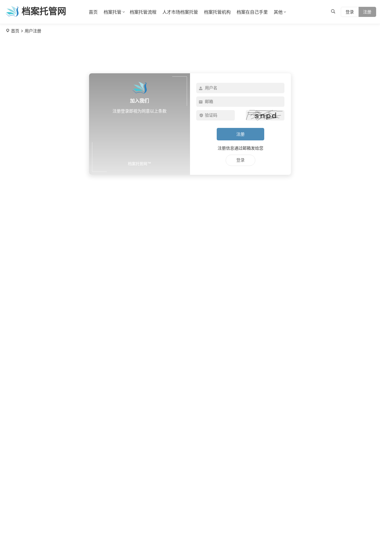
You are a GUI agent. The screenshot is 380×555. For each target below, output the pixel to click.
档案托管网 (44, 11)
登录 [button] (350, 11)
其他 (278, 12)
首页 (93, 12)
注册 (367, 11)
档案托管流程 (143, 12)
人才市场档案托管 (180, 12)
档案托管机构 (217, 12)
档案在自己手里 (252, 12)
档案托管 (112, 12)
